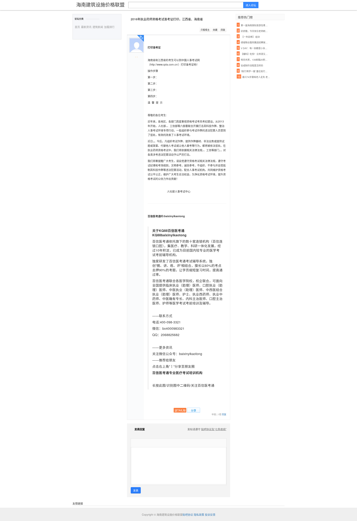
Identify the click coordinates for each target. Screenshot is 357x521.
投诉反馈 (210, 514)
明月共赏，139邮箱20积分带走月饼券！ (255, 59)
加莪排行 (109, 27)
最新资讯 (86, 27)
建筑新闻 (98, 27)
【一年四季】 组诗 (250, 36)
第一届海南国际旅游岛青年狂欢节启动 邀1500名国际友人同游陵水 (255, 25)
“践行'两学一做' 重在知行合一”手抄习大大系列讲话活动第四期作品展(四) (255, 71)
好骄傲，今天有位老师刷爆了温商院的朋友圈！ (255, 31)
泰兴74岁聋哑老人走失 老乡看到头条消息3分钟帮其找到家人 (256, 77)
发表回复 (139, 429)
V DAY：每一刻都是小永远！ (255, 48)
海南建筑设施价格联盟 (100, 4)
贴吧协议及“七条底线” (213, 429)
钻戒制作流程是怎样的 (252, 65)
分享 (193, 410)
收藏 (215, 29)
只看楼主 (205, 29)
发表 (135, 490)
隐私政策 (199, 514)
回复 (223, 29)
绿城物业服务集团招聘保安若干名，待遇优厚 (255, 42)
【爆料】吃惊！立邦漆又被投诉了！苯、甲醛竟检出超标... (255, 53)
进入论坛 (251, 5)
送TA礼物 (180, 410)
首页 (77, 27)
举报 (214, 414)
